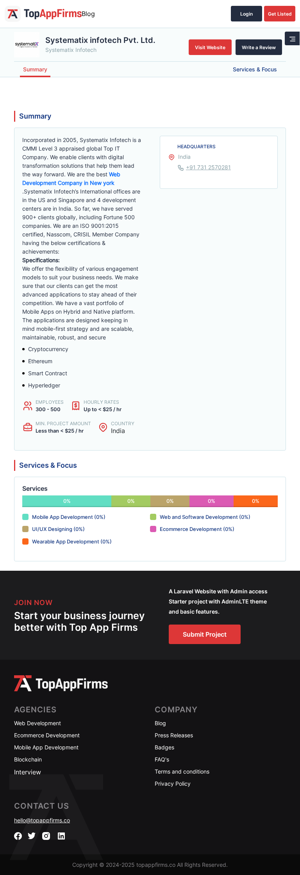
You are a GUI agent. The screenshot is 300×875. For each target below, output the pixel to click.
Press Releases (174, 735)
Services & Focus (255, 69)
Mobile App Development (46, 747)
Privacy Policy (173, 783)
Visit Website (210, 47)
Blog (88, 14)
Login (246, 14)
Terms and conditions (182, 771)
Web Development (37, 723)
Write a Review (259, 47)
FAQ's (162, 759)
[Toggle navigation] (292, 38)
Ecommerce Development (47, 735)
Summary (35, 69)
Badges (164, 747)
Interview (27, 772)
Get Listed (280, 14)
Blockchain (28, 759)
